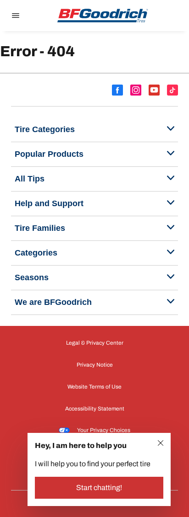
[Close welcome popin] (160, 443)
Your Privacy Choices (103, 430)
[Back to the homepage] (102, 15)
